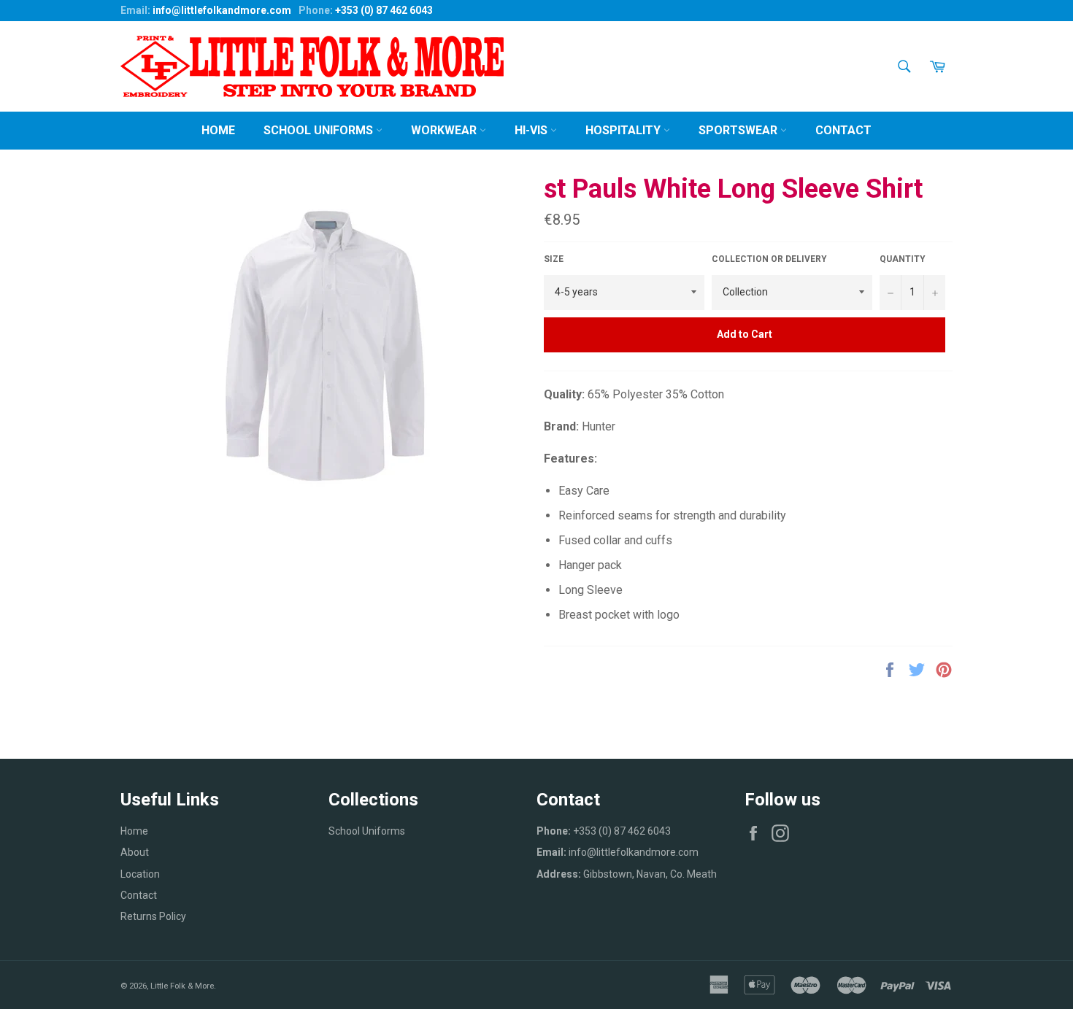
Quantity (903, 259)
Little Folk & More (182, 986)
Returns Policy (153, 916)
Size (554, 259)
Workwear (445, 130)
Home (218, 130)
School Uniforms (320, 130)
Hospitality (624, 130)
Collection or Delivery (769, 259)
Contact (843, 130)
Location (140, 874)
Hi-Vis (532, 130)
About (134, 852)
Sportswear (739, 130)
